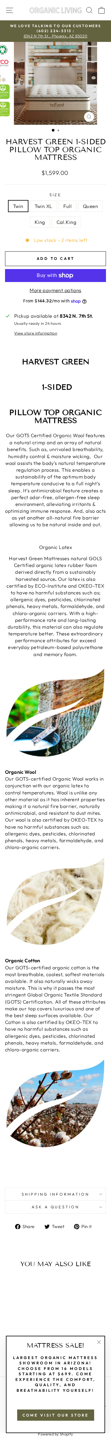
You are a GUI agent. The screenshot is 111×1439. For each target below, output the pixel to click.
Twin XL (43, 206)
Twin (18, 206)
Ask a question (56, 1206)
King (40, 222)
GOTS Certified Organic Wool (50, 435)
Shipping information (55, 1194)
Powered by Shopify (55, 1434)
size (55, 194)
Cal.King (66, 222)
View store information (35, 333)
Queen (90, 206)
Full (67, 206)
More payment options (55, 290)
